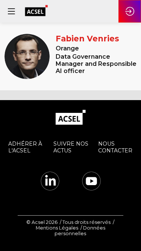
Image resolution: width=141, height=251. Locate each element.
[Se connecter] (129, 11)
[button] (11, 11)
